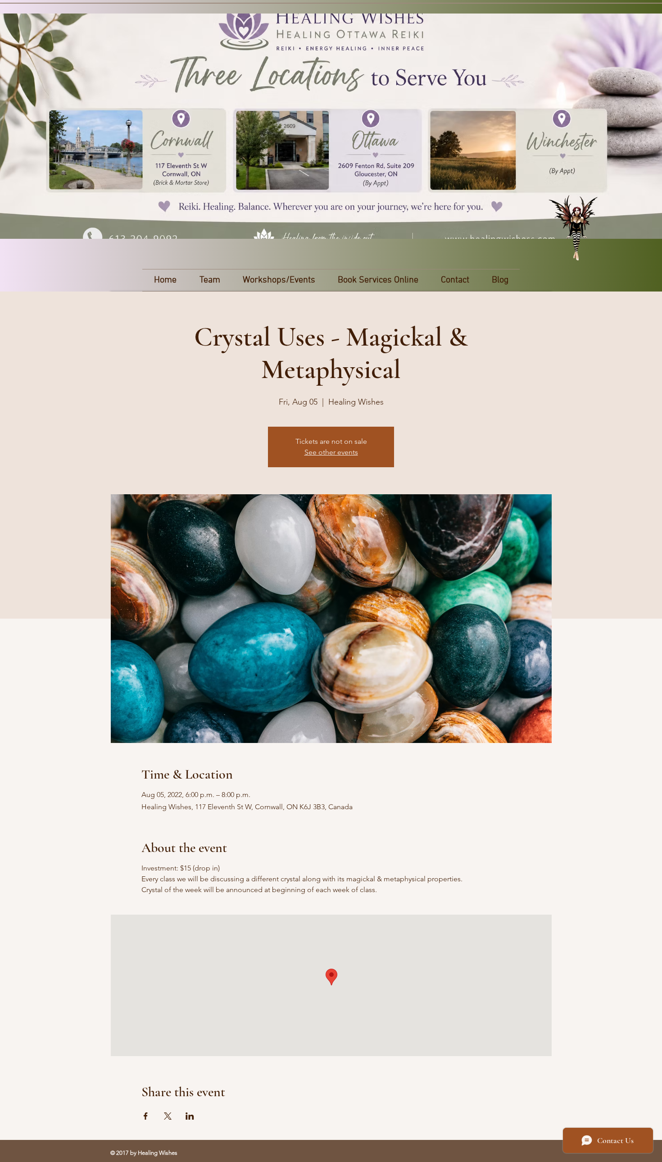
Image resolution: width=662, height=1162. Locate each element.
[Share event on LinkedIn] (190, 1116)
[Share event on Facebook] (145, 1116)
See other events (331, 452)
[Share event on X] (167, 1116)
